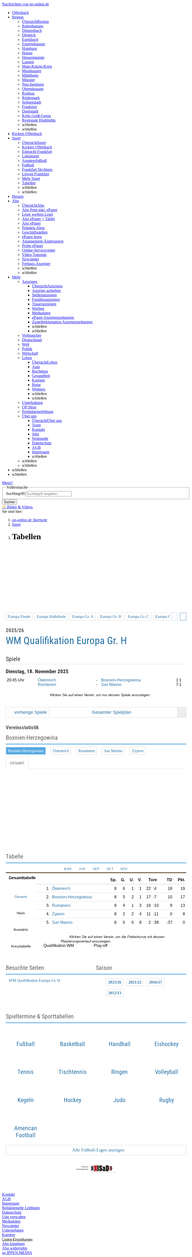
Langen (28, 62)
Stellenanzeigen (44, 295)
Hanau (27, 53)
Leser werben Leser (37, 214)
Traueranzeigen (44, 304)
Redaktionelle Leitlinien (21, 1208)
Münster (28, 80)
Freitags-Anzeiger (36, 264)
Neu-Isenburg (33, 84)
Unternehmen (13, 1230)
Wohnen (38, 389)
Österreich (47, 680)
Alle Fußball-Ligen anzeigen (97, 1149)
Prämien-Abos (33, 228)
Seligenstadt (31, 102)
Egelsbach (30, 39)
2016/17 (155, 982)
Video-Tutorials (34, 255)
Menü (6, 483)
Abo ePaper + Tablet (38, 219)
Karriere (38, 380)
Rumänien (47, 684)
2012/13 (114, 993)
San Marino (111, 684)
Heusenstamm (33, 57)
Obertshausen (33, 89)
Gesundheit (41, 376)
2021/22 (135, 982)
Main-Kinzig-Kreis (37, 66)
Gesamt (17, 763)
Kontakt (38, 429)
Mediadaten (41, 313)
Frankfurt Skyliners (37, 169)
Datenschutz (42, 443)
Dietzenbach (32, 30)
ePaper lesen (32, 237)
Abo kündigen (13, 1244)
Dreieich (29, 35)
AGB (36, 447)
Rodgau (28, 93)
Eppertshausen (33, 44)
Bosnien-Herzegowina (121, 680)
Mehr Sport (31, 178)
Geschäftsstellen (35, 232)
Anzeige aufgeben (46, 290)
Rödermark (31, 98)
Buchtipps (40, 371)
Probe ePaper (32, 246)
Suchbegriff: (16, 493)
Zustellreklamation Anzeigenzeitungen (62, 322)
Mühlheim (30, 75)
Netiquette (40, 438)
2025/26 (114, 982)
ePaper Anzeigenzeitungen (53, 317)
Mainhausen (31, 71)
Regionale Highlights (39, 120)
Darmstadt (30, 111)
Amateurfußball (34, 160)
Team (36, 425)
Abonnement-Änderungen (43, 241)
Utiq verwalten (14, 1217)
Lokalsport (30, 156)
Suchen (9, 502)
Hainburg (29, 48)
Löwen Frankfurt (35, 174)
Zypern (138, 750)
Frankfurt (29, 107)
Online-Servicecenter (38, 250)
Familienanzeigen (46, 299)
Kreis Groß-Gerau (36, 116)
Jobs (35, 434)
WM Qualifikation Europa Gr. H (34, 980)
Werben (38, 308)
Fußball (28, 165)
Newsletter (30, 259)
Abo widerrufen (14, 1248)
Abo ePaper (31, 223)
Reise (36, 385)
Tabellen (29, 183)
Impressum (40, 452)
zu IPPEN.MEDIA (17, 1253)
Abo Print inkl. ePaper (39, 210)
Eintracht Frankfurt (37, 151)
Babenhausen (32, 26)
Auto (36, 367)
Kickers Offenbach (37, 147)
